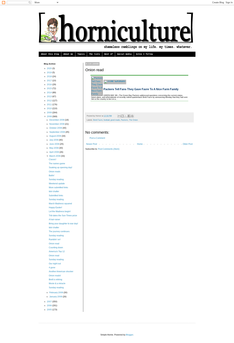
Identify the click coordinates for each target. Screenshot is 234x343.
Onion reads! (55, 275)
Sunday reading (56, 179)
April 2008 (54, 152)
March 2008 (55, 156)
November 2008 (57, 124)
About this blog (50, 54)
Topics (81, 54)
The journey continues (59, 231)
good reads (115, 120)
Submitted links (56, 195)
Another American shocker (61, 271)
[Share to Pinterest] (132, 116)
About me (68, 54)
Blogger (129, 335)
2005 (49, 309)
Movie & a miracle (57, 283)
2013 (49, 96)
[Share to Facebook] (129, 116)
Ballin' (51, 175)
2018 (49, 76)
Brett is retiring (55, 279)
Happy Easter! (55, 207)
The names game (57, 163)
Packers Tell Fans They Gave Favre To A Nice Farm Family (140, 89)
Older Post (188, 144)
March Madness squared (60, 203)
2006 (49, 305)
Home (140, 144)
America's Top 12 (57, 251)
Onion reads (54, 171)
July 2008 (54, 140)
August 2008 (55, 136)
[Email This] (119, 116)
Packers (124, 120)
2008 (49, 116)
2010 (49, 108)
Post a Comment (97, 138)
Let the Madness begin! (60, 211)
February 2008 (56, 292)
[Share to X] (125, 116)
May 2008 (54, 148)
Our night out (55, 263)
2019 (49, 72)
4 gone (52, 267)
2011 (49, 104)
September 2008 (57, 132)
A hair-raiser (54, 219)
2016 (49, 84)
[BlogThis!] (122, 116)
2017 (49, 80)
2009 (49, 112)
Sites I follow (144, 54)
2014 (49, 92)
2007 (49, 301)
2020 (49, 68)
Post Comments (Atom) (108, 149)
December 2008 (57, 120)
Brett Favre (98, 120)
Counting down (56, 247)
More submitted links (58, 187)
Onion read (54, 243)
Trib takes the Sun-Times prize (63, 215)
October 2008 (56, 128)
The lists (94, 54)
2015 (49, 88)
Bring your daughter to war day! (63, 223)
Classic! (52, 159)
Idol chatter (54, 191)
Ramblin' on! (54, 239)
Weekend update (57, 183)
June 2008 (54, 144)
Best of (108, 54)
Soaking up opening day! (60, 167)
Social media (124, 54)
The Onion (133, 120)
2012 (49, 100)
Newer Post (91, 144)
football (106, 120)
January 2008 (56, 296)
